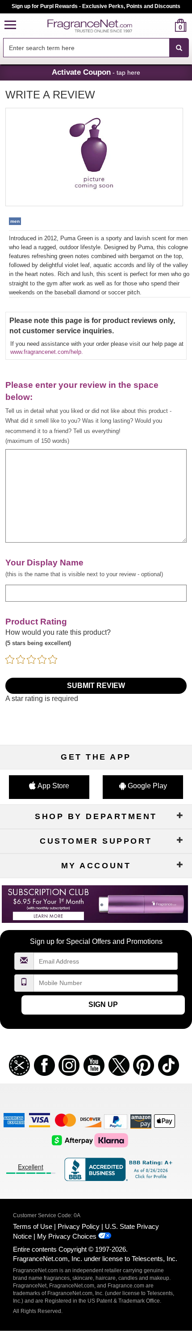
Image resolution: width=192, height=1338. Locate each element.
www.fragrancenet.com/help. (46, 351)
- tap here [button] (96, 72)
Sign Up (103, 1004)
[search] (166, 25)
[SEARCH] (179, 48)
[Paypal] (115, 1121)
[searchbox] (86, 47)
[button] (10, 25)
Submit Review (96, 685)
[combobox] (96, 48)
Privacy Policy (79, 1226)
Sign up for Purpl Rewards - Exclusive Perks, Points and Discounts (96, 6)
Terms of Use (32, 1226)
